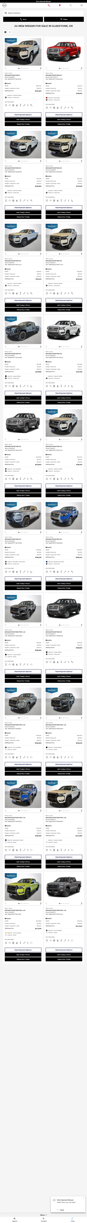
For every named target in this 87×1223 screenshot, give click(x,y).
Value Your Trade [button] (23, 124)
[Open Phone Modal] (49, 5)
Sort (24, 19)
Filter (65, 19)
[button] (40, 68)
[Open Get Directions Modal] (59, 5)
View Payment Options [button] (23, 115)
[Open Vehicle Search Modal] (70, 5)
